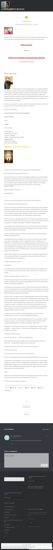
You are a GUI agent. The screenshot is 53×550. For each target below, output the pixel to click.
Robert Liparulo (26, 45)
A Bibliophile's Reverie (12, 9)
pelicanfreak (7, 512)
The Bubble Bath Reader (9, 527)
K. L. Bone (6, 532)
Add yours (46, 429)
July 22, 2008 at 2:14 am (16, 437)
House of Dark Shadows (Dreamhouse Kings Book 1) (17, 113)
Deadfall (6, 124)
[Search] (21, 479)
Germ (5, 120)
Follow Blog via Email (35, 509)
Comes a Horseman (9, 116)
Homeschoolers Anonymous (10, 514)
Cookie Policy (25, 547)
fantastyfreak (24, 24)
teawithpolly (7, 530)
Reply (47, 435)
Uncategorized (26, 21)
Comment (44, 465)
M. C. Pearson (15, 435)
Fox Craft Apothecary (9, 509)
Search (5, 476)
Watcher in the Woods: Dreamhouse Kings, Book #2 (26, 58)
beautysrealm (7, 524)
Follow (31, 522)
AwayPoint (6, 517)
